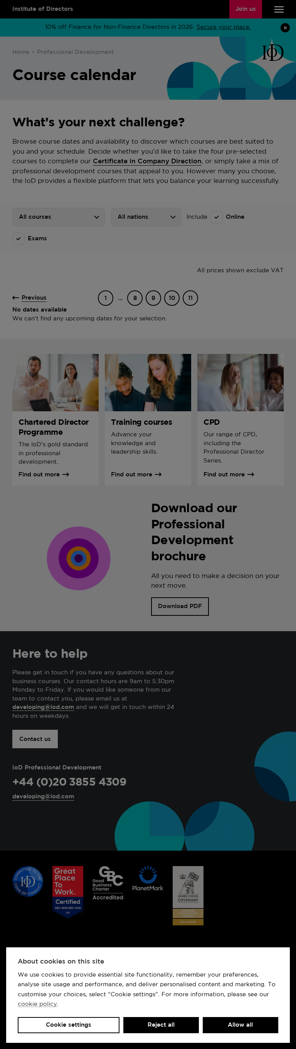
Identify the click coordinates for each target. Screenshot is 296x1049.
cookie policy (37, 1004)
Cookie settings (68, 1024)
